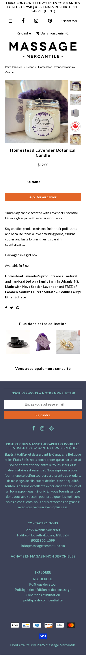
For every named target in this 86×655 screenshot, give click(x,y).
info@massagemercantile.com (43, 546)
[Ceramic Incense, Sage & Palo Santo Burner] (18, 352)
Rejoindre (24, 33)
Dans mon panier (54, 33)
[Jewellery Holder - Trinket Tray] (68, 352)
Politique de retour (43, 584)
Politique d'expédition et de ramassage (43, 590)
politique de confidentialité (43, 600)
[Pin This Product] (17, 307)
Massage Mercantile (60, 645)
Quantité (33, 182)
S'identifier (69, 21)
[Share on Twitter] (11, 307)
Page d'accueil (13, 67)
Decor (30, 67)
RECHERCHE (43, 579)
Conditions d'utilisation (43, 595)
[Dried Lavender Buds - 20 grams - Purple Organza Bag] (43, 352)
